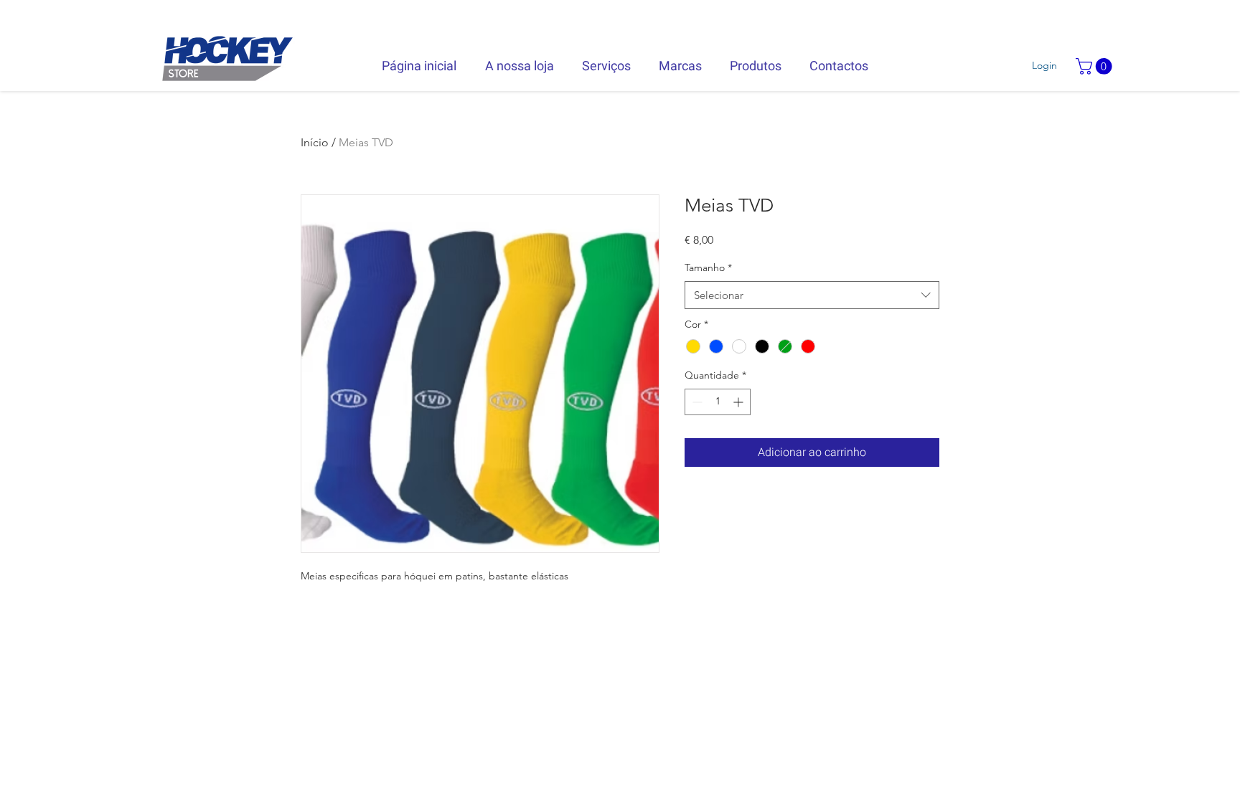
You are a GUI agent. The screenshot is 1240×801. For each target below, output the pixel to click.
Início (315, 142)
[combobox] (812, 295)
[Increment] (739, 401)
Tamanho (708, 267)
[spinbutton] (718, 401)
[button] (1096, 66)
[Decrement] (696, 401)
